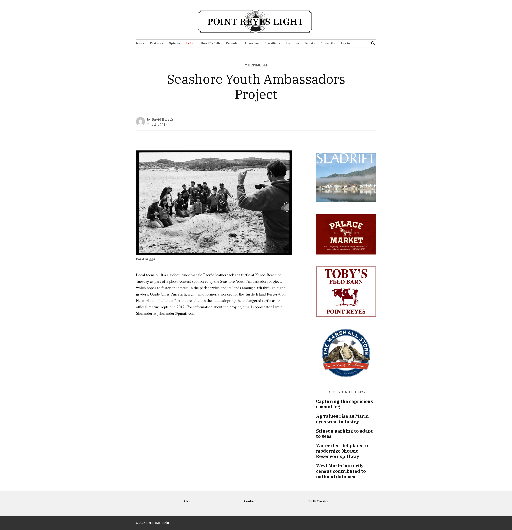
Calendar (232, 43)
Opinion (174, 43)
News (140, 43)
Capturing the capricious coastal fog (344, 404)
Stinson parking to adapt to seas (344, 433)
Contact (250, 501)
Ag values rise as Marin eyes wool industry (342, 418)
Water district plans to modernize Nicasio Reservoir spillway (342, 451)
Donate (310, 43)
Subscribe (328, 43)
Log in (345, 43)
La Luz (190, 43)
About (188, 501)
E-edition (292, 43)
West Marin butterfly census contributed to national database (341, 471)
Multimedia (256, 65)
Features (156, 43)
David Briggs (163, 119)
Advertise (252, 43)
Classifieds (272, 43)
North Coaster (318, 501)
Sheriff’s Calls (210, 43)
